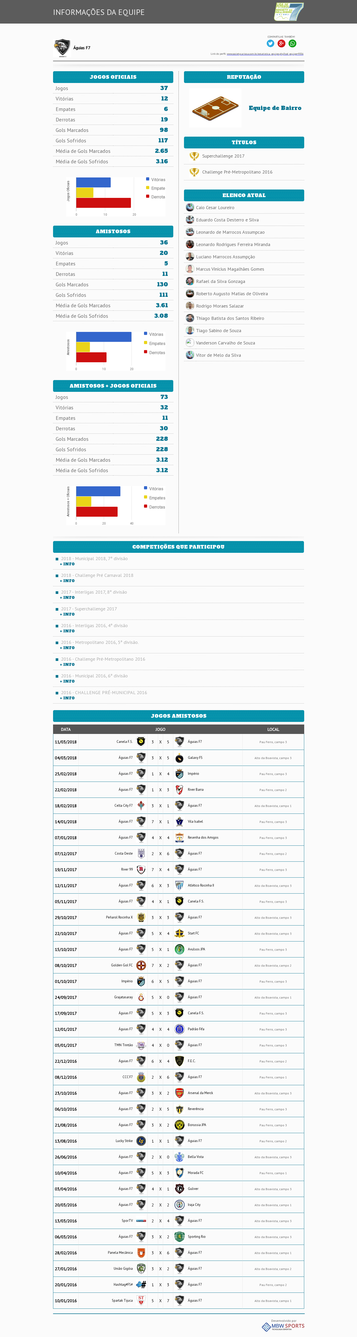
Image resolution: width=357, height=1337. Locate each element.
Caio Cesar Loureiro (215, 207)
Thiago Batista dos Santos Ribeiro (230, 318)
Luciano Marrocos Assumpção (225, 257)
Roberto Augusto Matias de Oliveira (232, 294)
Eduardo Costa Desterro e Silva (227, 220)
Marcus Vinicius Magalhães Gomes (230, 269)
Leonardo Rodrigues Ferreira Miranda (233, 244)
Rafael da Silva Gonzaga (220, 281)
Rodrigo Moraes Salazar (220, 306)
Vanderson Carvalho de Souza (225, 343)
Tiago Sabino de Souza (218, 330)
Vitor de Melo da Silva (218, 355)
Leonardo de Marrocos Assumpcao (230, 232)
